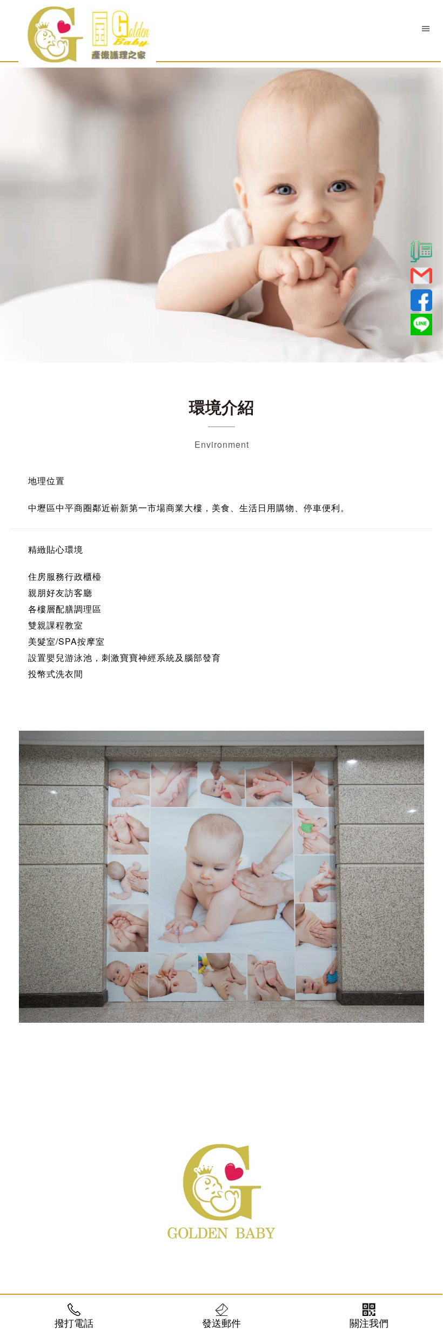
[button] (426, 28)
